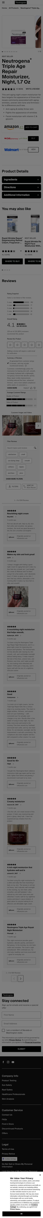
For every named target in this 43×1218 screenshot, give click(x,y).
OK (21, 1214)
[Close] (40, 1175)
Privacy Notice (15, 1209)
